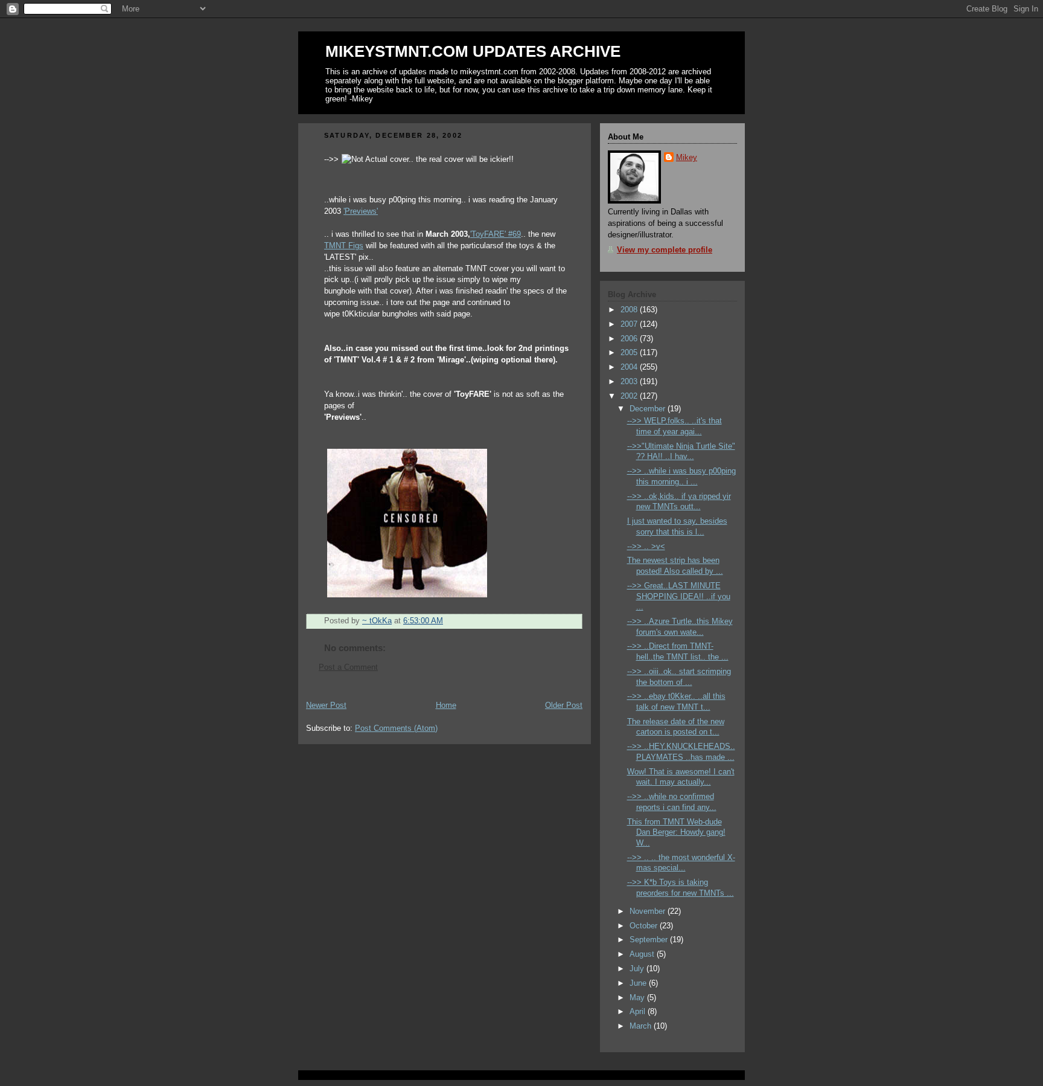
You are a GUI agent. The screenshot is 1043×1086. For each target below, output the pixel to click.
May (638, 998)
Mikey (686, 157)
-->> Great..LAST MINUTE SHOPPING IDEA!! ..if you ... (678, 596)
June (639, 983)
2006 (630, 339)
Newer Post (326, 705)
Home (446, 705)
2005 (630, 353)
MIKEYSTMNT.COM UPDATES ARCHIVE (472, 51)
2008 (630, 310)
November (649, 911)
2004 (630, 367)
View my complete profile (664, 250)
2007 (630, 324)
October (645, 926)
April (639, 1011)
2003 (630, 382)
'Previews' (360, 211)
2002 (630, 396)
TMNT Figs (343, 246)
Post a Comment (348, 667)
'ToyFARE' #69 (495, 234)
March (642, 1026)
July (638, 969)
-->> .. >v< (646, 546)
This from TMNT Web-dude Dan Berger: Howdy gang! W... (676, 832)
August (643, 954)
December (649, 409)
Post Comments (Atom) (396, 728)
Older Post (563, 705)
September (650, 940)
